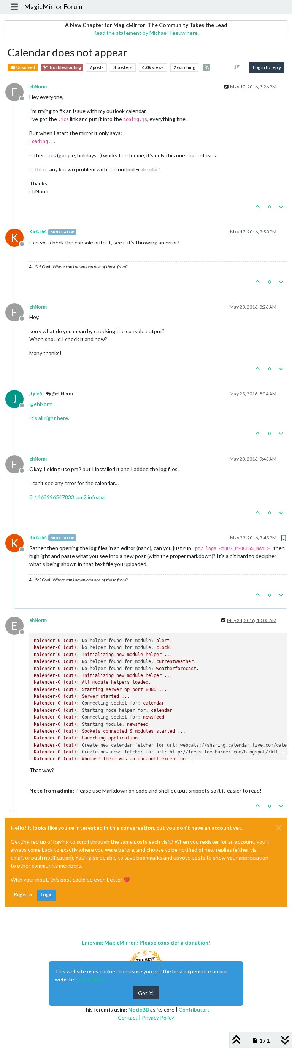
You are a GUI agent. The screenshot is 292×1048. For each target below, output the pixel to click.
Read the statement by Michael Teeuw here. (146, 33)
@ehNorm (62, 393)
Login (46, 895)
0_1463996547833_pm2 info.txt (67, 497)
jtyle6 (35, 393)
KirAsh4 (38, 232)
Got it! (146, 993)
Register (23, 895)
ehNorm (38, 86)
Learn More (90, 979)
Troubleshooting (64, 67)
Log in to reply (267, 67)
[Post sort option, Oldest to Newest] (237, 67)
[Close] (278, 828)
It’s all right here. (49, 418)
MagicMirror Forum (53, 7)
